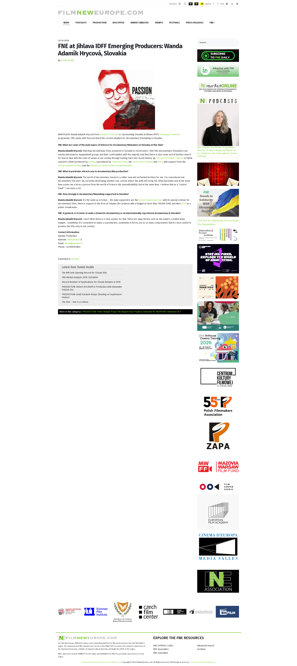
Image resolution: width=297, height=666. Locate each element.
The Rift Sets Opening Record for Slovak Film (84, 272)
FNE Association (161, 649)
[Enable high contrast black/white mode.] (191, 3)
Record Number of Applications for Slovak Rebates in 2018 (91, 282)
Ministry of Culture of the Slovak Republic (111, 165)
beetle (91, 162)
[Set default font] (232, 3)
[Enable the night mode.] (185, 3)
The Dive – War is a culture (75, 302)
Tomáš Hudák (67, 60)
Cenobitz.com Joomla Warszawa (202, 662)
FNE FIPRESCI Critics (163, 645)
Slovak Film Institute (142, 162)
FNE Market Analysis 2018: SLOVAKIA (80, 277)
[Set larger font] (237, 3)
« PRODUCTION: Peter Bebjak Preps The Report (105, 311)
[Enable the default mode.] (180, 3)
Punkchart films (119, 162)
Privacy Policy (87, 662)
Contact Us (107, 662)
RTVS (160, 162)
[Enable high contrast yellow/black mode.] (202, 3)
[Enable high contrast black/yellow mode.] (196, 3)
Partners (98, 662)
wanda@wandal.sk (74, 243)
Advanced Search (205, 645)
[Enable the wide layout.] (217, 3)
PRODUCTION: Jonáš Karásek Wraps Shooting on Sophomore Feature (92, 296)
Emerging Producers (170, 134)
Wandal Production (109, 134)
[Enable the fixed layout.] (213, 3)
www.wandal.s (74, 239)
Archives (201, 649)
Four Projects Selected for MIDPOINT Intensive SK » (155, 311)
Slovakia (75, 259)
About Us (116, 662)
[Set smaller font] (227, 3)
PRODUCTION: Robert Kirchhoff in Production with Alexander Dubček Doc (92, 288)
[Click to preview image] (125, 99)
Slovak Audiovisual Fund (70, 165)
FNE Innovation (160, 653)
